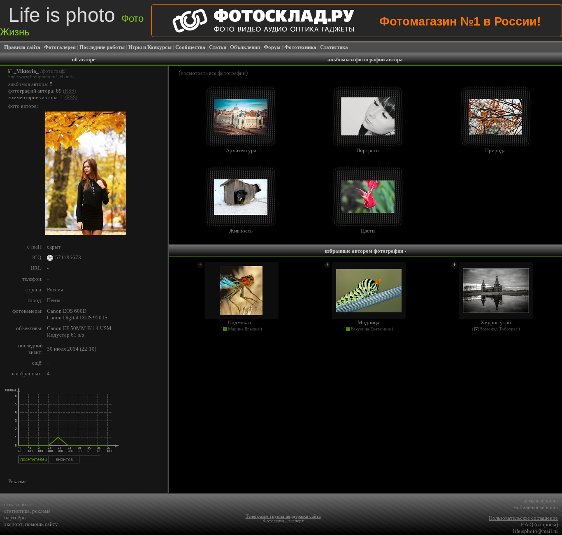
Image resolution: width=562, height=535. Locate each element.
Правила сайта (22, 47)
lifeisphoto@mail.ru (535, 531)
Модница (368, 322)
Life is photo (72, 20)
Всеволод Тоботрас (498, 329)
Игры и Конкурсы (150, 47)
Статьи (217, 47)
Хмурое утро (496, 322)
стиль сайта (17, 504)
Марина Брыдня (244, 329)
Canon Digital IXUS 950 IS (77, 317)
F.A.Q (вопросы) (539, 524)
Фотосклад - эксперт (283, 521)
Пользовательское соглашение (523, 518)
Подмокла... (241, 322)
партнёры (15, 517)
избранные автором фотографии (365, 251)
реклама (41, 511)
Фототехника (300, 47)
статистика (17, 511)
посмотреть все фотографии (213, 73)
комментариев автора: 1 (35, 97)
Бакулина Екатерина (371, 329)
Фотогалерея (60, 47)
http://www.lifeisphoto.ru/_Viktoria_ (42, 76)
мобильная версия (535, 507)
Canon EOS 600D (66, 311)
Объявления (245, 47)
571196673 (68, 257)
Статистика (334, 47)
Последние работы (102, 47)
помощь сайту (41, 524)
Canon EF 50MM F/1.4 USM (79, 328)
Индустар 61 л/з (65, 335)
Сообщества (190, 47)
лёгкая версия (541, 501)
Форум (272, 47)
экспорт (13, 524)
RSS (69, 91)
